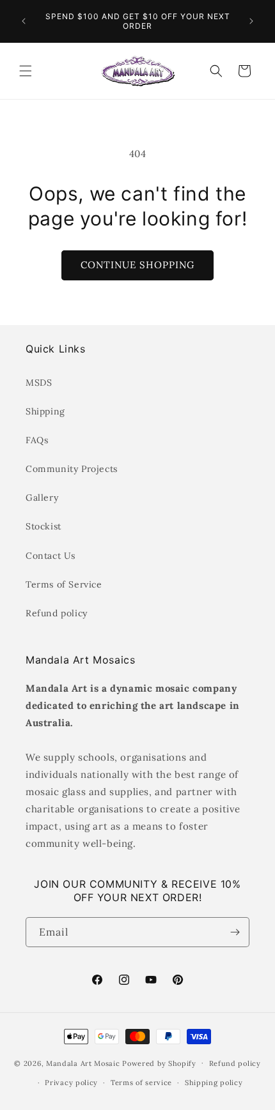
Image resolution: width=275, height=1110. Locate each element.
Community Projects (72, 469)
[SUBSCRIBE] (235, 932)
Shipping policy (214, 1082)
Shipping (45, 411)
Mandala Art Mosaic (83, 1062)
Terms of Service (64, 584)
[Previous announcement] (24, 21)
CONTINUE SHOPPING (137, 265)
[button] (26, 71)
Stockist (43, 526)
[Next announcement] (251, 21)
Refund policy (57, 613)
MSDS (39, 382)
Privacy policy (71, 1082)
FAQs (37, 440)
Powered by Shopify (159, 1062)
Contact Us (50, 555)
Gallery (42, 497)
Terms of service (141, 1082)
